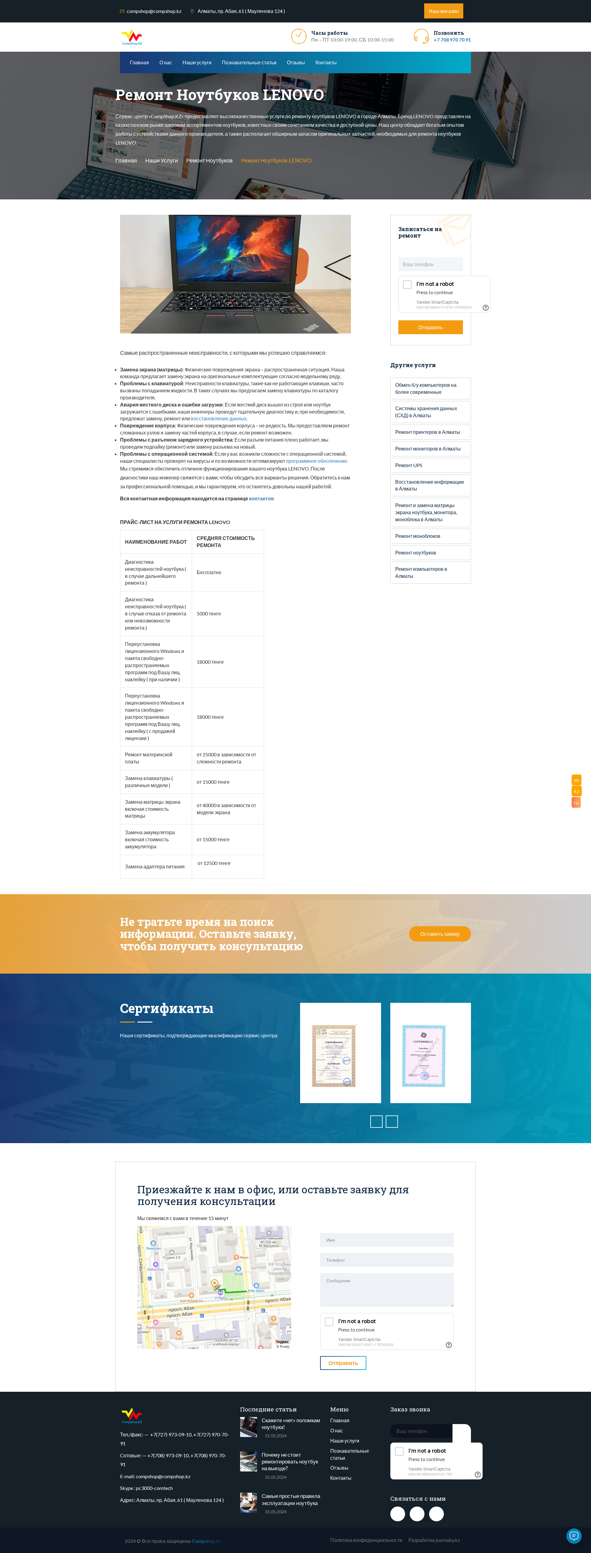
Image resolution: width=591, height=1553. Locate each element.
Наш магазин (444, 11)
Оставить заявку (440, 934)
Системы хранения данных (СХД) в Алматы (426, 411)
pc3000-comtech (154, 1488)
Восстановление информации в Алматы (429, 485)
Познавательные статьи (249, 62)
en (576, 780)
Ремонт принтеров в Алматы (427, 432)
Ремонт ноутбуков (209, 160)
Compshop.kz (206, 1541)
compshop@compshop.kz (154, 11)
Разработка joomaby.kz (434, 1540)
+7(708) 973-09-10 (168, 1455)
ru (576, 802)
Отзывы (296, 62)
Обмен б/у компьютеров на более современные (425, 388)
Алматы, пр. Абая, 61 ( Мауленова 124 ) (180, 1500)
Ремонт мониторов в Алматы (428, 448)
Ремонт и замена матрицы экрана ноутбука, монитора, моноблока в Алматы (426, 512)
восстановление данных (219, 418)
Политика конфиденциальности (366, 1540)
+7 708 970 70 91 (452, 39)
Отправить (430, 327)
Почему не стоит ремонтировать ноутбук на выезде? (290, 1461)
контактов (261, 498)
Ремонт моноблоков (417, 536)
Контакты (326, 62)
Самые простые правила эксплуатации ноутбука (291, 1499)
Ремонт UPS (408, 465)
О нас (165, 62)
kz (576, 791)
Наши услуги (197, 62)
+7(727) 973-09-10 (170, 1434)
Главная (139, 62)
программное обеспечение (316, 461)
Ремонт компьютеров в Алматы (421, 572)
